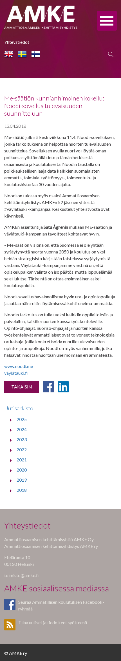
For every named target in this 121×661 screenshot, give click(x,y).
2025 (22, 419)
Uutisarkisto (18, 408)
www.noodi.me (18, 366)
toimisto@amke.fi (21, 575)
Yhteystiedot (16, 42)
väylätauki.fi (16, 373)
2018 (22, 490)
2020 (22, 469)
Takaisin (21, 386)
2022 (22, 449)
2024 (22, 429)
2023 (22, 439)
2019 (22, 479)
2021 (22, 459)
